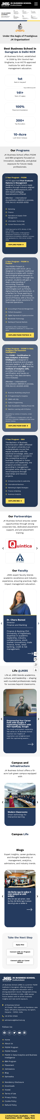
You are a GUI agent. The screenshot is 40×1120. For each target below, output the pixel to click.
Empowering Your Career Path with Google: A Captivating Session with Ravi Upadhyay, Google (19, 723)
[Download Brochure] (36, 670)
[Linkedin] (24, 1033)
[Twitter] (14, 1033)
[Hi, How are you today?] (33, 1113)
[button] (3, 548)
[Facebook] (4, 1033)
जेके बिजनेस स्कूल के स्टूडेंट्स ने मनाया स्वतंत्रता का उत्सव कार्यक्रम (19, 894)
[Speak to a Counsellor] (36, 665)
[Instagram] (9, 1033)
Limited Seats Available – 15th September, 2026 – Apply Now (20, 1117)
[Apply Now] (36, 659)
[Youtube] (19, 1033)
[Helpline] (36, 654)
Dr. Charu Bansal (16, 619)
